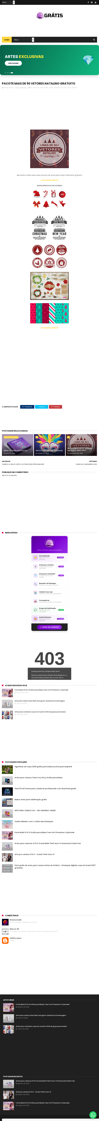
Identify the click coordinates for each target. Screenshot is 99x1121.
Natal (51, 88)
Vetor (69, 88)
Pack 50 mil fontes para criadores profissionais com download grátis (45, 788)
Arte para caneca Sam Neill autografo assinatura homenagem (40, 701)
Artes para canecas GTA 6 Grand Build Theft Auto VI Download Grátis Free (48, 843)
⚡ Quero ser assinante (49, 627)
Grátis (46, 88)
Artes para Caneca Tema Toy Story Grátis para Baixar (39, 777)
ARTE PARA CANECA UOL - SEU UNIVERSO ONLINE (35, 810)
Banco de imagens (11, 437)
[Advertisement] (49, 27)
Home (6, 40)
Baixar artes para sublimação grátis (31, 799)
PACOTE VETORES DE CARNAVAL (49, 450)
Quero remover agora (19, 63)
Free (41, 88)
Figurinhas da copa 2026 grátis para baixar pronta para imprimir (43, 766)
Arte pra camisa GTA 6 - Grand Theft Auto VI (34, 854)
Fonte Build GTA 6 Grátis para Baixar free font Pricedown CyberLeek (41, 690)
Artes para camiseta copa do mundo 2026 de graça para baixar (40, 712)
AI (31, 88)
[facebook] (88, 2)
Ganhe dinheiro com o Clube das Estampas (34, 821)
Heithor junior (15, 938)
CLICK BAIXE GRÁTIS (49, 180)
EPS (38, 88)
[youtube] (95, 2)
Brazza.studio (16, 920)
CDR (34, 88)
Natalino (57, 88)
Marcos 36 (14, 929)
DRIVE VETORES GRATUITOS (15, 450)
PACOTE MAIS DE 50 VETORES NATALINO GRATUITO (79, 449)
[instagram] (91, 2)
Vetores (74, 88)
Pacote (63, 88)
